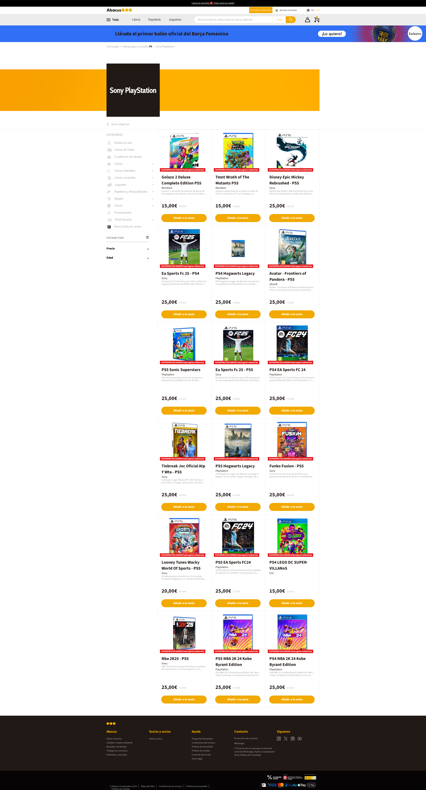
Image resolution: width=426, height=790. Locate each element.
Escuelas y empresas (260, 10)
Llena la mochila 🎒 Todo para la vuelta (213, 3)
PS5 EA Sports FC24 (233, 562)
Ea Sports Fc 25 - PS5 (234, 370)
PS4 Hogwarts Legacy (235, 273)
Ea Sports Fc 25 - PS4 (180, 273)
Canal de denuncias (201, 754)
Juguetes (175, 19)
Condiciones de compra (203, 742)
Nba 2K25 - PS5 (175, 659)
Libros (136, 19)
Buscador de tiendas (116, 746)
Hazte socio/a (155, 738)
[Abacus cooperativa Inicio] (120, 11)
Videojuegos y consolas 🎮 (137, 46)
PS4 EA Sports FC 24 (287, 370)
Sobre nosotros (114, 738)
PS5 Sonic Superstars (181, 370)
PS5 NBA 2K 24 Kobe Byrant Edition (233, 662)
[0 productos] (317, 21)
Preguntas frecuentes (202, 738)
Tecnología (112, 46)
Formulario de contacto (246, 738)
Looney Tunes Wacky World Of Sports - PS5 (181, 565)
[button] (307, 20)
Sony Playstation (165, 46)
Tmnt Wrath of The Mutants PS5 (232, 180)
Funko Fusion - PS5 (286, 466)
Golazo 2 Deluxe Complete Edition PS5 (181, 180)
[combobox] (230, 20)
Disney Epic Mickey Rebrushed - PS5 (286, 180)
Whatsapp (239, 743)
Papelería (154, 19)
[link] (131, 143)
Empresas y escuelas (116, 754)
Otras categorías (120, 124)
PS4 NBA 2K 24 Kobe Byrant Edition (287, 662)
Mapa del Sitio (148, 786)
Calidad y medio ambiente (119, 742)
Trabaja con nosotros (116, 750)
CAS (318, 10)
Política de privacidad (202, 746)
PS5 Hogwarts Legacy (235, 466)
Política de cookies (201, 750)
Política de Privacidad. (250, 755)
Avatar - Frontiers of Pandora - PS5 (287, 276)
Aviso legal (197, 758)
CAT (313, 10)
